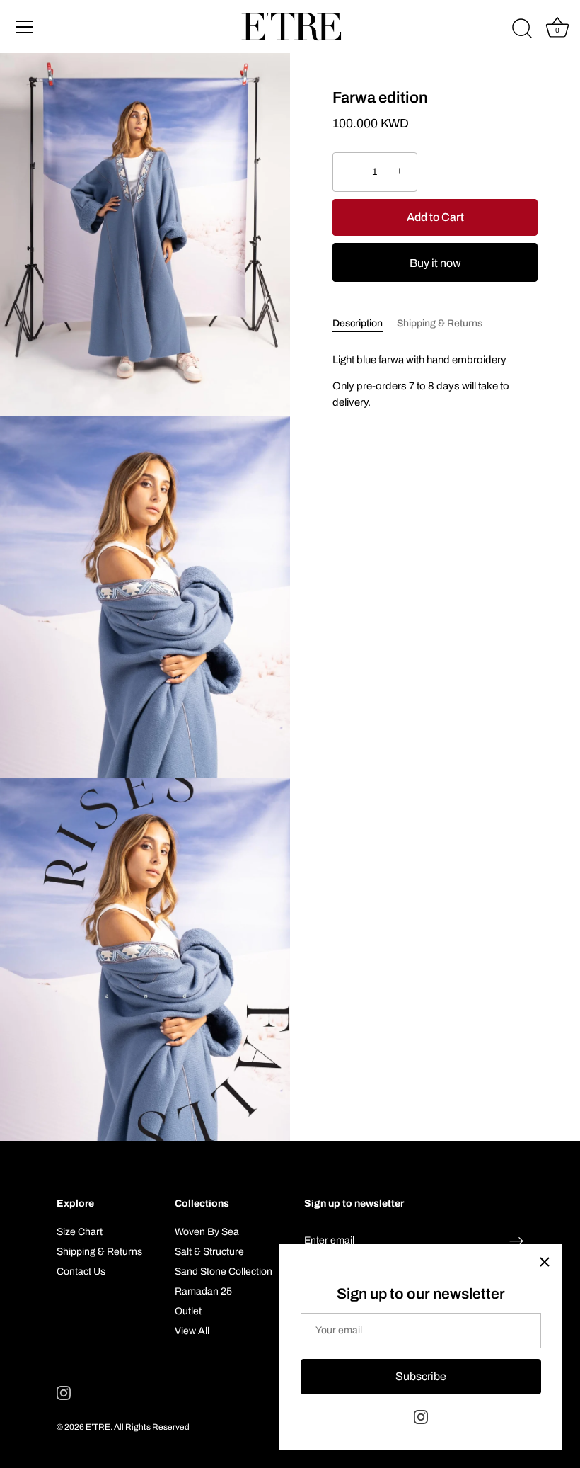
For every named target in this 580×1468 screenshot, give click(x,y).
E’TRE (98, 1427)
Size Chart (80, 1232)
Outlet (188, 1311)
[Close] (544, 1262)
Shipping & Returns (439, 323)
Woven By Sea (207, 1232)
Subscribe (420, 1376)
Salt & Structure (209, 1251)
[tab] (364, 323)
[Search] (522, 29)
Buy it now (435, 263)
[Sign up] (516, 1241)
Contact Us (81, 1271)
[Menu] (24, 26)
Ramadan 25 (203, 1291)
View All (192, 1331)
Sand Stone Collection (223, 1271)
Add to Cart (435, 217)
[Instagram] (421, 1416)
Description (357, 323)
